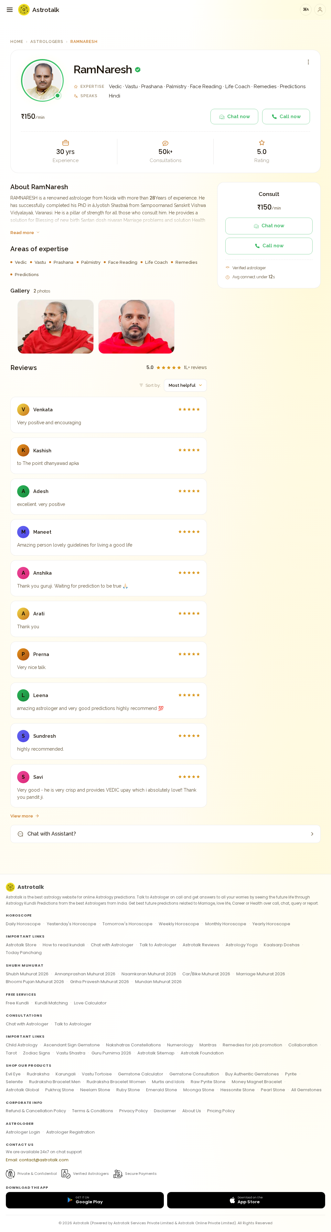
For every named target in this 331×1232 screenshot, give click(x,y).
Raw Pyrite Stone (208, 1082)
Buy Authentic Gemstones (252, 1074)
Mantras (208, 1045)
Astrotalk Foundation (202, 1053)
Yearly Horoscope (271, 924)
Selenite (14, 1082)
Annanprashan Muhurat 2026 (85, 974)
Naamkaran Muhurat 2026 (149, 974)
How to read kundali (64, 945)
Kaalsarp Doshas (282, 945)
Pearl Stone (273, 1090)
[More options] (308, 62)
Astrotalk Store (21, 945)
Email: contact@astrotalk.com (37, 1160)
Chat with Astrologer (112, 945)
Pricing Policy (221, 1111)
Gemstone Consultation (194, 1074)
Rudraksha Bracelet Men (54, 1082)
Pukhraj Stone (59, 1090)
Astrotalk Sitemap (156, 1053)
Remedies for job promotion (252, 1045)
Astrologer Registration (70, 1132)
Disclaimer (165, 1111)
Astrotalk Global (22, 1090)
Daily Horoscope (23, 924)
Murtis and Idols (168, 1082)
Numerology (180, 1045)
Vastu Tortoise (97, 1074)
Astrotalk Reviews (201, 945)
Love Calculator (90, 1003)
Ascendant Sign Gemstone (72, 1045)
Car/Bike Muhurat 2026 (206, 974)
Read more (22, 232)
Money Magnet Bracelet (257, 1082)
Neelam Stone (95, 1090)
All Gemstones (306, 1090)
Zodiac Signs (36, 1053)
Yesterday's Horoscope (71, 924)
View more (21, 815)
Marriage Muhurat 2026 (260, 974)
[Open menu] (10, 9)
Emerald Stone (161, 1090)
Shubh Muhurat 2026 (27, 974)
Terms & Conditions (92, 1111)
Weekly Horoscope (179, 924)
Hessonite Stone (237, 1090)
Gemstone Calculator (140, 1074)
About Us (191, 1111)
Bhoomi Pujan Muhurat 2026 (35, 982)
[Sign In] (320, 9)
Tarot (11, 1053)
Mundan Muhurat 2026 (158, 982)
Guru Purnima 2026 (111, 1053)
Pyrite (291, 1074)
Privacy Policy (133, 1111)
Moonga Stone (198, 1090)
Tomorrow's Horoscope (127, 924)
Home (16, 41)
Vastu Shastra (70, 1053)
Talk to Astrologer (158, 945)
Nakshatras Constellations (133, 1045)
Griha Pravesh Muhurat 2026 (99, 982)
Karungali (66, 1074)
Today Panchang (24, 953)
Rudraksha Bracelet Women (116, 1082)
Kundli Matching (51, 1003)
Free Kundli (17, 1003)
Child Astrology (21, 1045)
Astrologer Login (23, 1132)
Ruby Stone (128, 1090)
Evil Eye (13, 1074)
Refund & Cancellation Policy (36, 1111)
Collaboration (302, 1045)
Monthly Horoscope (225, 924)
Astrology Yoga (242, 945)
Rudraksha (38, 1074)
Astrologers (47, 41)
